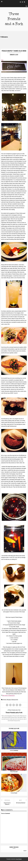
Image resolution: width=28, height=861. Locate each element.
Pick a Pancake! (14, 771)
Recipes (9, 699)
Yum (2, 60)
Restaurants (14, 699)
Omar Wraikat (19, 859)
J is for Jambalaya (14, 750)
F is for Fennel (14, 793)
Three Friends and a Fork (14, 18)
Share (26, 6)
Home (4, 699)
